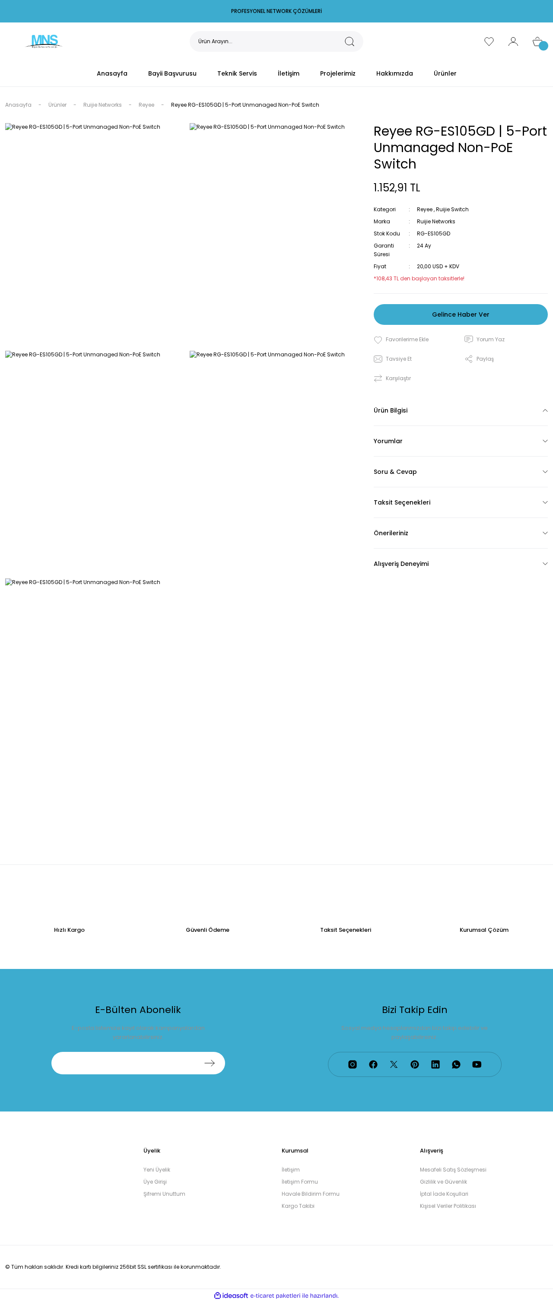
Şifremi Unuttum (164, 1193)
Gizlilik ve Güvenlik (443, 1181)
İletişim (291, 1169)
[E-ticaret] (275, 1295)
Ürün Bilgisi (390, 410)
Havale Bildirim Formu (311, 1193)
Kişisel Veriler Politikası (448, 1206)
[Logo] (43, 40)
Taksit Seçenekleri (402, 502)
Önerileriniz (391, 533)
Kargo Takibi (298, 1206)
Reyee (424, 209)
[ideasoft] (231, 1296)
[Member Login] (513, 41)
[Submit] (209, 1063)
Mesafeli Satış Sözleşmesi (453, 1169)
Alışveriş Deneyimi (401, 563)
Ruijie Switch (452, 209)
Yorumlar (388, 441)
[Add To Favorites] (401, 339)
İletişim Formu (300, 1181)
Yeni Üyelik (156, 1169)
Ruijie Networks (436, 221)
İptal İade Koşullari (444, 1193)
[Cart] (537, 41)
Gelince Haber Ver (460, 314)
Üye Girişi (155, 1181)
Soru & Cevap (395, 471)
